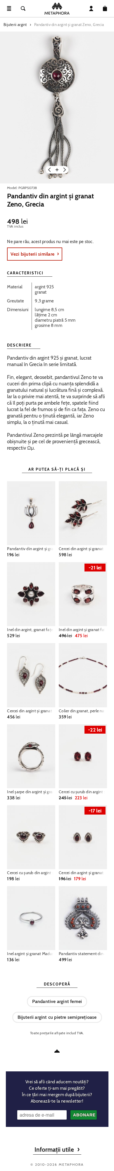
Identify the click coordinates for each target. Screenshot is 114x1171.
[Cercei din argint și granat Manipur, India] (31, 675)
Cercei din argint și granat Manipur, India (31, 710)
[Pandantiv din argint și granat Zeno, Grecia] (57, 107)
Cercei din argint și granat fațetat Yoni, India (83, 872)
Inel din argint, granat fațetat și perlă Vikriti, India (31, 629)
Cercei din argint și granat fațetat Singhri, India (83, 548)
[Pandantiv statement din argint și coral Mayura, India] (83, 918)
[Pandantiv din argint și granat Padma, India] (31, 513)
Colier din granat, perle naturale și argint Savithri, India (83, 710)
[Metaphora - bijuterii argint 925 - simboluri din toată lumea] (57, 8)
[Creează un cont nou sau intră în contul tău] (91, 8)
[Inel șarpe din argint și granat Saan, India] (31, 756)
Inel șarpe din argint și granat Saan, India (31, 791)
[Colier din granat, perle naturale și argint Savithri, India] (83, 675)
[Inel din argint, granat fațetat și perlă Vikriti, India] (31, 594)
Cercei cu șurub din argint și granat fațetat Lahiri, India (83, 791)
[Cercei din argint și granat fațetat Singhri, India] (83, 513)
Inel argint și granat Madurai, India (31, 953)
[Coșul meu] (105, 8)
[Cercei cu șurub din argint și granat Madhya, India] (31, 837)
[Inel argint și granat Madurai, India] (31, 918)
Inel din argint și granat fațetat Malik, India (83, 629)
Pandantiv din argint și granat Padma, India (31, 548)
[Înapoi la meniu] (57, 1051)
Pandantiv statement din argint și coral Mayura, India (83, 953)
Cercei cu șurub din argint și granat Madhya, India (31, 872)
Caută (23, 8)
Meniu (9, 8)
